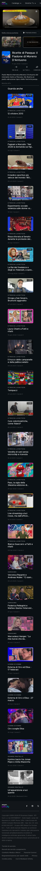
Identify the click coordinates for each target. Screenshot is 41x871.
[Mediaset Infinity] (4, 3)
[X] (38, 806)
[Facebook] (27, 806)
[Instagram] (32, 806)
